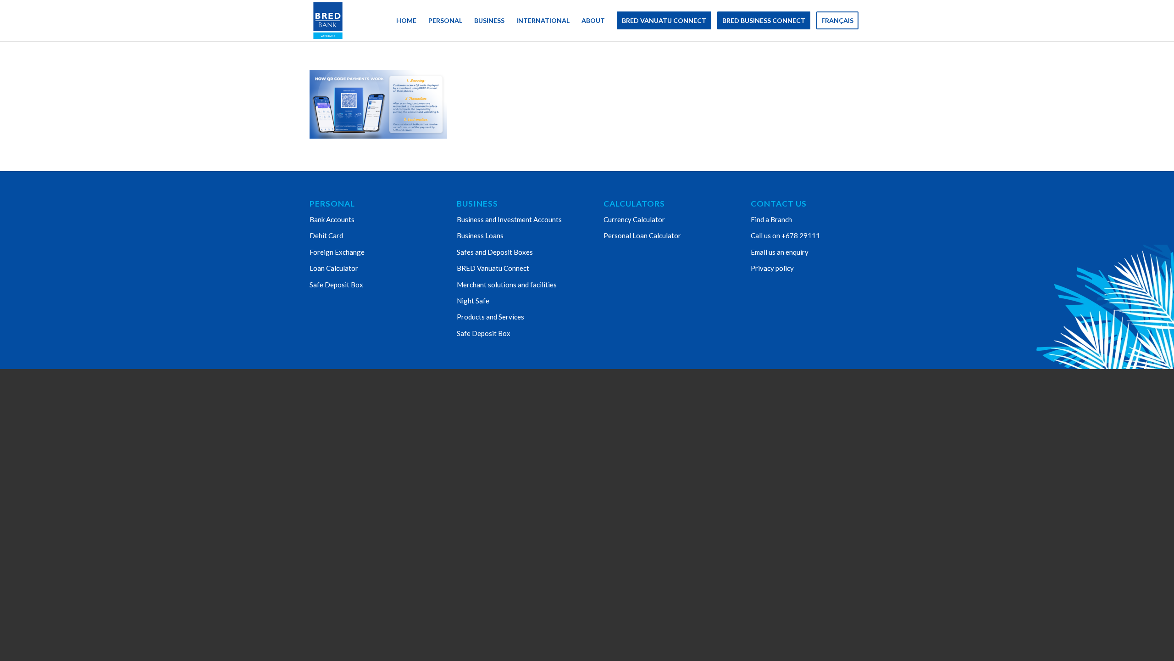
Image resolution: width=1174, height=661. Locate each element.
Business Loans (480, 235)
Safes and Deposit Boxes (495, 252)
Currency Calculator (634, 219)
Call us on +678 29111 (785, 235)
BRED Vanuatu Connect (493, 268)
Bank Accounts (332, 219)
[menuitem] (406, 20)
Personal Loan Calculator (642, 235)
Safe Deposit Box (336, 284)
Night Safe (473, 301)
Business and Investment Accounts (509, 219)
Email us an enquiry (780, 252)
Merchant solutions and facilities (507, 284)
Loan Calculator (334, 268)
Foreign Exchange (337, 252)
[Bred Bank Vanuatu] (328, 20)
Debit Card (326, 235)
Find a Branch (771, 219)
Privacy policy (772, 268)
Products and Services (490, 317)
